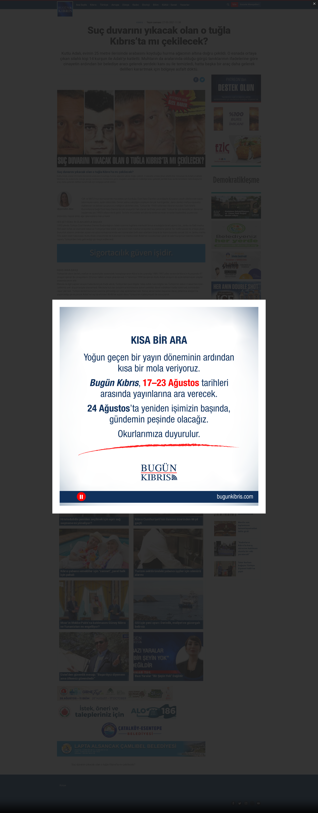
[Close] (314, 3)
